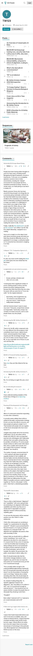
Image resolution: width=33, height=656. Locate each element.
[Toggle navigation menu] (2, 2)
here (8, 363)
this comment (9, 227)
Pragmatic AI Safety (11, 145)
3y (12, 166)
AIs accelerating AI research (12, 386)
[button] (5, 166)
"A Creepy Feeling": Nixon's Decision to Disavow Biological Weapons (17, 89)
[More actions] (28, 47)
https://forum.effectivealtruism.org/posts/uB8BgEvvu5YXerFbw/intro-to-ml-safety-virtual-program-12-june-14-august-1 (16, 346)
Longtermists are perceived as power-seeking (18, 269)
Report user (29, 644)
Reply (5, 246)
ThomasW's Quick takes (11, 490)
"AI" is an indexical (13, 75)
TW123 (8, 55)
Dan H (12, 55)
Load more (5, 117)
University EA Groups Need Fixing (14, 163)
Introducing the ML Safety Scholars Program (18, 320)
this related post (18, 226)
